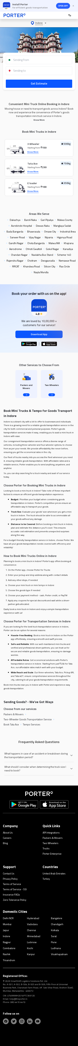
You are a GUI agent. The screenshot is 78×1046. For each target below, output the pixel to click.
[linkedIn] (30, 1021)
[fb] (6, 1021)
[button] (39, 23)
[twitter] (14, 1021)
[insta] (22, 1021)
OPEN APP (63, 5)
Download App (39, 334)
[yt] (38, 1021)
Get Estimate (39, 83)
